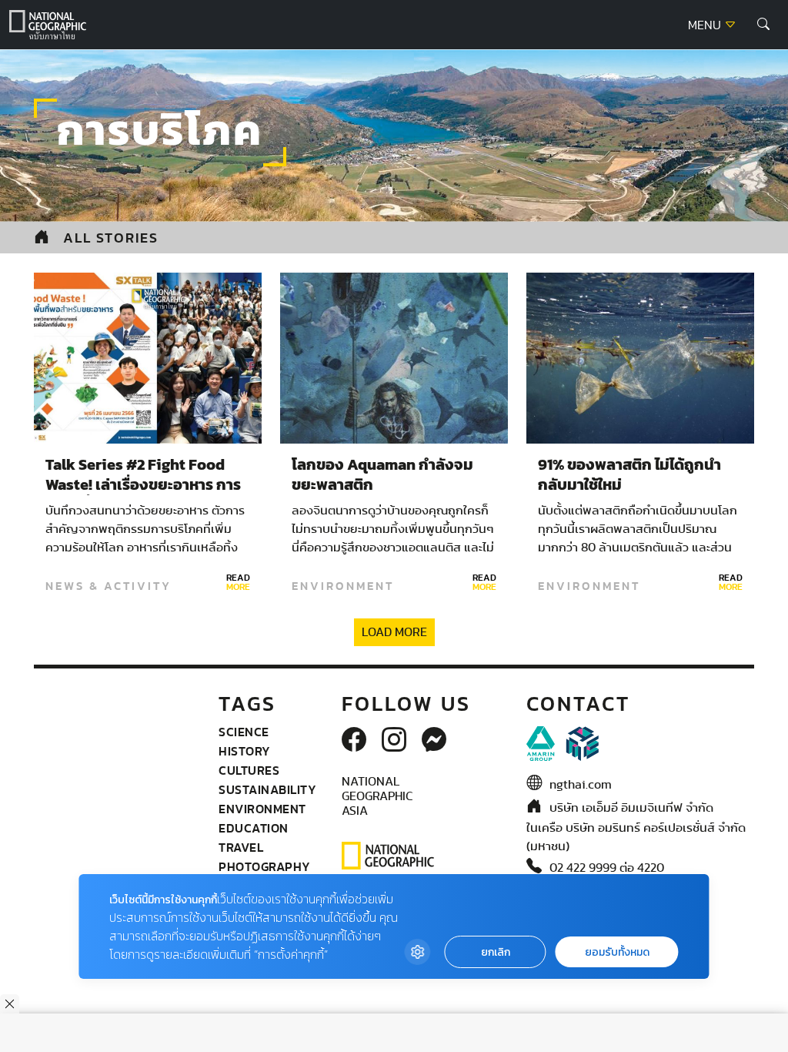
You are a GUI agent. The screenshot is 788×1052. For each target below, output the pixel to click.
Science (244, 731)
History (245, 751)
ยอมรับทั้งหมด (617, 952)
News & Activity (108, 586)
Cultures (249, 770)
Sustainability (267, 789)
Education (254, 828)
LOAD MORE (394, 632)
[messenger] (434, 741)
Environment (343, 586)
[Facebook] (354, 741)
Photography (265, 866)
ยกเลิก (495, 952)
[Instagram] (394, 741)
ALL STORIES (111, 237)
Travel (241, 847)
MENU (706, 25)
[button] (763, 25)
